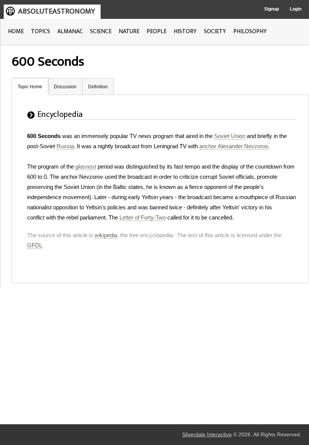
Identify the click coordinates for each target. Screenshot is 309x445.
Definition (98, 86)
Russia (65, 146)
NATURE (129, 31)
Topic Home (30, 86)
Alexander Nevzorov (243, 146)
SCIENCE (101, 31)
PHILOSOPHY (250, 31)
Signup (271, 9)
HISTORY (185, 31)
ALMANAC (70, 31)
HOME (16, 31)
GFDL (34, 245)
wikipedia (106, 235)
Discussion (65, 86)
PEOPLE (157, 31)
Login (295, 9)
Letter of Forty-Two (142, 217)
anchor (207, 146)
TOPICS (40, 31)
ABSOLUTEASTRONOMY (56, 11)
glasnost (85, 166)
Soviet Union (229, 136)
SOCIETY (215, 31)
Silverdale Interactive (207, 434)
